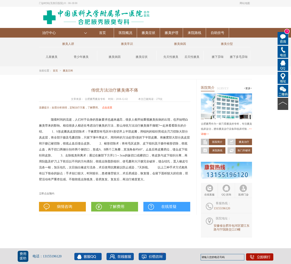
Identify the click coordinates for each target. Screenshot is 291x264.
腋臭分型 (227, 43)
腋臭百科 (68, 70)
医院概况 (125, 33)
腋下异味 (218, 56)
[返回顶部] (283, 103)
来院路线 (194, 33)
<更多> (248, 88)
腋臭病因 (115, 56)
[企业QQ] (283, 64)
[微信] (283, 90)
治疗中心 (49, 33)
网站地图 (245, 3)
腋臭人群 (68, 43)
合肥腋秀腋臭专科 (95, 99)
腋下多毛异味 (239, 56)
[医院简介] (226, 95)
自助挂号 (217, 33)
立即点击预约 (46, 193)
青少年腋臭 (81, 56)
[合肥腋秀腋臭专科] (97, 8)
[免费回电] (283, 51)
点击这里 (107, 107)
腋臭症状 (148, 33)
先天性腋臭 (170, 56)
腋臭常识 (127, 43)
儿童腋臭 (52, 56)
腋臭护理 (171, 33)
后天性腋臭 (191, 56)
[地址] (283, 77)
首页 (102, 33)
